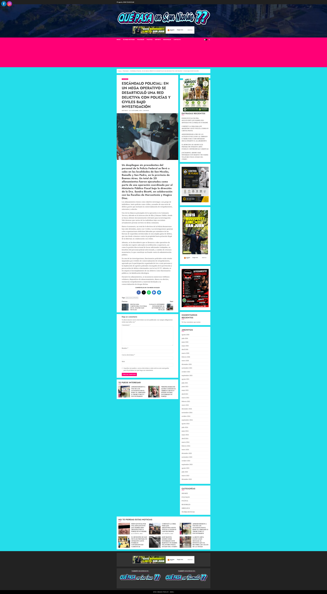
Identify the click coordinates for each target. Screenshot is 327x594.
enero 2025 (185, 405)
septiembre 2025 (187, 375)
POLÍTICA (149, 39)
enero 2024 (185, 449)
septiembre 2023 (187, 464)
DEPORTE (158, 39)
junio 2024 (185, 431)
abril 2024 (185, 438)
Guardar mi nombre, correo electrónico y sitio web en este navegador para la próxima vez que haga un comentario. (146, 369)
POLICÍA (136, 298)
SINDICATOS (186, 508)
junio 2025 (185, 386)
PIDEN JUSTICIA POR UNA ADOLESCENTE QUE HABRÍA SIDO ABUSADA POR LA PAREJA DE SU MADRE (195, 120)
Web (123, 361)
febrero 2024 (186, 446)
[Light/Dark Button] (205, 39)
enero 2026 (185, 361)
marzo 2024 (185, 442)
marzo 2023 (185, 476)
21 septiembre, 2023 (136, 110)
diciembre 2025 (187, 364)
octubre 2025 (186, 372)
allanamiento (129, 298)
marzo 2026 (185, 353)
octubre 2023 (186, 461)
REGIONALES (167, 39)
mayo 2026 (185, 346)
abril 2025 (185, 394)
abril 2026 (185, 349)
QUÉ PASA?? (125, 110)
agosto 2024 (185, 424)
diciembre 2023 (187, 453)
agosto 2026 (185, 335)
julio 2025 (185, 383)
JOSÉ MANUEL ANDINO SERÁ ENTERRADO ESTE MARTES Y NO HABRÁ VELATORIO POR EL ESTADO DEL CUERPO (155, 542)
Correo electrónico (128, 355)
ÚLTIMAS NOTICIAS (129, 39)
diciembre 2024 (187, 409)
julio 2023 (185, 472)
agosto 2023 (185, 468)
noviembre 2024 (187, 412)
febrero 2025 (186, 401)
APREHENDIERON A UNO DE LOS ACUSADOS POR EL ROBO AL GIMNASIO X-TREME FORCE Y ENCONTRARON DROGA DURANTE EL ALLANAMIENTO (124, 391)
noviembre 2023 (187, 457)
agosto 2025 (185, 379)
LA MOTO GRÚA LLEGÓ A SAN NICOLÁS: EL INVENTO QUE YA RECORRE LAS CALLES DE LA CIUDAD (185, 542)
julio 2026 (185, 338)
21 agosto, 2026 (137, 533)
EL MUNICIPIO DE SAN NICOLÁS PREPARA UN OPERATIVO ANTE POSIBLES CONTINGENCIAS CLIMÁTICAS (195, 147)
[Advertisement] (163, 54)
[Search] (209, 39)
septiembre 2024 (187, 420)
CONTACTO (177, 39)
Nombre (125, 348)
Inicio (118, 39)
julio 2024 (185, 427)
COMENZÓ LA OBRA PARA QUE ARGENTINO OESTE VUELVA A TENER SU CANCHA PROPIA (195, 128)
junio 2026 (185, 342)
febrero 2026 (186, 357)
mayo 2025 (185, 390)
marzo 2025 (185, 398)
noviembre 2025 (187, 368)
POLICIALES (140, 39)
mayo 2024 (185, 435)
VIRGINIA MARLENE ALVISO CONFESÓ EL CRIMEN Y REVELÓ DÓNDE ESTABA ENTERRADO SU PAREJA (154, 391)
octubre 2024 (186, 416)
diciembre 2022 (187, 479)
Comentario (126, 325)
